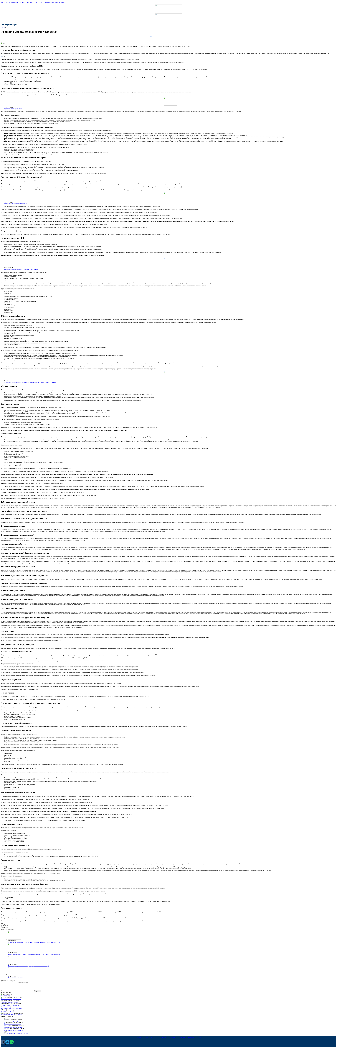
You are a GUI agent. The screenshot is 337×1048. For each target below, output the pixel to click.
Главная (138, 1037)
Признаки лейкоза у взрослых (13, 108)
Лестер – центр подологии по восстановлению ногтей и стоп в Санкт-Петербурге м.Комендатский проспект (33, 2)
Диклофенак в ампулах (7, 1011)
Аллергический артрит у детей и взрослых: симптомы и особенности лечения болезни (34, 954)
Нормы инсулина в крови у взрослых (15, 203)
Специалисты (163, 1037)
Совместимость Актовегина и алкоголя (16, 1033)
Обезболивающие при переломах (11, 999)
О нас (146, 1037)
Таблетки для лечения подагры (10, 1005)
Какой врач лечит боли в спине (13, 1030)
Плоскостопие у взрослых (15, 978)
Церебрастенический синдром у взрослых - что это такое (21, 269)
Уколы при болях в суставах (9, 1002)
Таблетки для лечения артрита (13, 1027)
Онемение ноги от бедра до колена (11, 1014)
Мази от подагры (6, 995)
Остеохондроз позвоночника (12, 1024)
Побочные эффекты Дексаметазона (11, 1008)
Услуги (153, 1037)
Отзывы (173, 1037)
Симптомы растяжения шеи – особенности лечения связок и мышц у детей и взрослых (30, 382)
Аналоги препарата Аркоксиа (13, 1021)
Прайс (199, 1037)
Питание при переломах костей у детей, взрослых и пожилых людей (28, 966)
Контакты (182, 1037)
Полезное (191, 1037)
